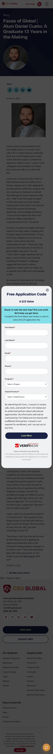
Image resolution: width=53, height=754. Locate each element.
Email (7, 353)
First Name (10, 327)
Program (9, 379)
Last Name (10, 340)
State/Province (12, 391)
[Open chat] (46, 747)
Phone (8, 366)
